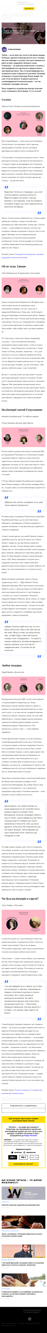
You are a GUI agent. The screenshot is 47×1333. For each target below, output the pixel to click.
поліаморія (6, 18)
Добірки (5, 15)
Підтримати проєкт (23, 1164)
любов (31, 15)
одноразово (31, 1152)
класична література (19, 15)
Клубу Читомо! (30, 1136)
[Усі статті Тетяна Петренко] (4, 49)
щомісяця (18, 1152)
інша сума (34, 1157)
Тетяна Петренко (14, 49)
